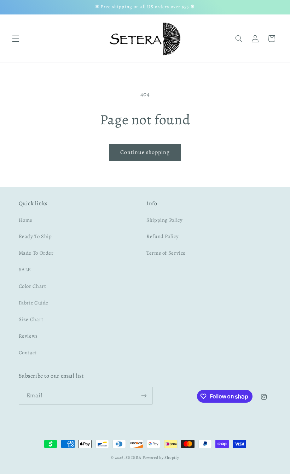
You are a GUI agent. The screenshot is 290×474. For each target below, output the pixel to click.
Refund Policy (162, 236)
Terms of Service (166, 252)
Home (26, 220)
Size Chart (31, 319)
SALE (25, 269)
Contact (28, 352)
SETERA (133, 457)
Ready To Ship (35, 236)
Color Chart (32, 286)
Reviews (28, 335)
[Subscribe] (143, 395)
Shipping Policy (164, 220)
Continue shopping (145, 152)
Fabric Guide (34, 302)
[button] (15, 38)
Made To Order (36, 252)
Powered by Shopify (161, 457)
